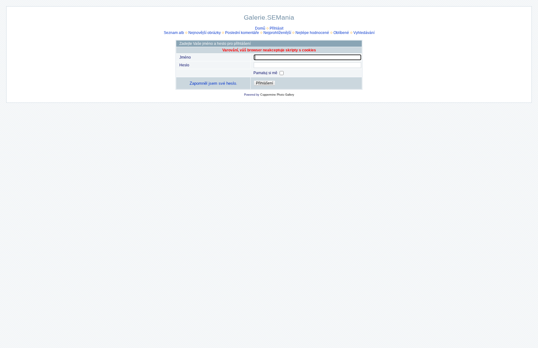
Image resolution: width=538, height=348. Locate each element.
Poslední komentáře (242, 33)
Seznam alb (174, 33)
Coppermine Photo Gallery (277, 94)
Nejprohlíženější (277, 33)
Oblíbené (341, 33)
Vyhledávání (364, 33)
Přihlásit (276, 28)
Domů (260, 28)
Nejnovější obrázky (204, 33)
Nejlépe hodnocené (312, 33)
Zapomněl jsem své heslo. (213, 83)
